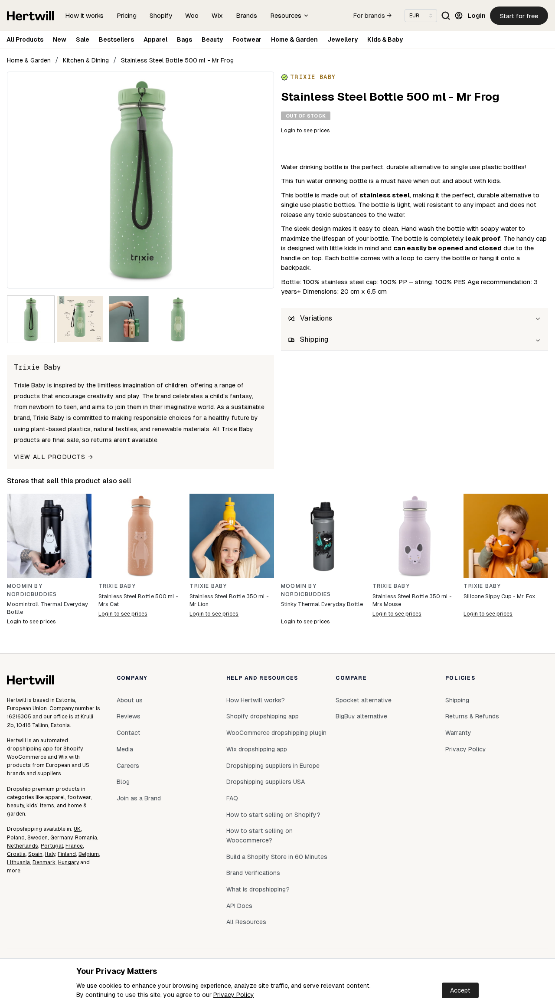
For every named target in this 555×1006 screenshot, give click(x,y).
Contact (128, 732)
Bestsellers (116, 39)
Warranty (458, 732)
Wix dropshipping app (256, 749)
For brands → (372, 15)
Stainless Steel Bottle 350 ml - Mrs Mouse (412, 600)
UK (77, 829)
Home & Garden (294, 39)
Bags (184, 39)
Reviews (128, 716)
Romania (86, 838)
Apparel (155, 39)
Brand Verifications (253, 872)
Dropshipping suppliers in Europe (273, 765)
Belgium (88, 854)
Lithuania (18, 862)
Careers (128, 765)
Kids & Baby (385, 39)
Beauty (212, 39)
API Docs (239, 905)
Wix (217, 15)
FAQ (232, 798)
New (59, 39)
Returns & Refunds (472, 716)
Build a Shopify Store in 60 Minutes (276, 856)
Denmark (44, 862)
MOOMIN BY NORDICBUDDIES (32, 590)
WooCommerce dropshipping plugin (276, 732)
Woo (192, 15)
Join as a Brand (139, 798)
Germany (61, 838)
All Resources (246, 921)
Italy (50, 854)
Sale (82, 39)
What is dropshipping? (258, 889)
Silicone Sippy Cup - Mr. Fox (499, 596)
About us (130, 700)
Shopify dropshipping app (262, 716)
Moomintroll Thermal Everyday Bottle (47, 608)
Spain (35, 854)
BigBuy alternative (361, 716)
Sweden (37, 838)
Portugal (52, 846)
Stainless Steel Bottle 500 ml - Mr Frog (177, 60)
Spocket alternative (364, 700)
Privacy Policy (233, 994)
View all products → (54, 456)
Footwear (246, 39)
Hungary (68, 862)
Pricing (127, 15)
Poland (16, 838)
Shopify (161, 15)
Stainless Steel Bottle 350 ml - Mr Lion (229, 600)
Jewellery (342, 39)
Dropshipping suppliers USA (265, 781)
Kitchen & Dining (86, 60)
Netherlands (22, 846)
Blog (123, 781)
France (74, 846)
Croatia (16, 854)
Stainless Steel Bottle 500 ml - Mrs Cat (138, 600)
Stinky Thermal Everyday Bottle (322, 604)
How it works (84, 15)
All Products (25, 39)
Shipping (457, 700)
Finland (67, 854)
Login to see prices (305, 131)
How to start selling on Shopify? (273, 814)
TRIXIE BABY (117, 586)
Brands (246, 15)
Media (125, 749)
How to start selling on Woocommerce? (259, 835)
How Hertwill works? (255, 700)
